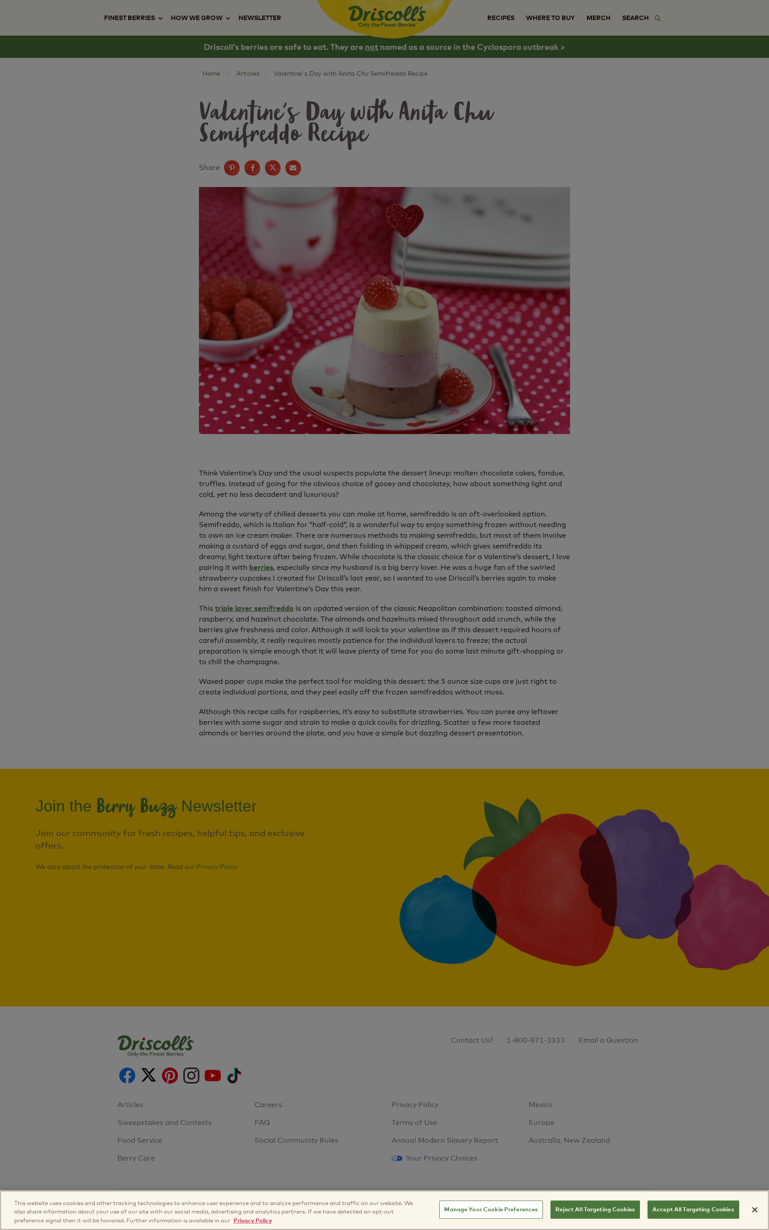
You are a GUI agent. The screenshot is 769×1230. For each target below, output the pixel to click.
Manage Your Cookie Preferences (491, 1209)
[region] (384, 1210)
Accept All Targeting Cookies (693, 1209)
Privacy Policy (253, 1221)
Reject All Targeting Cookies (595, 1209)
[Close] (755, 1209)
